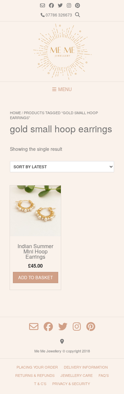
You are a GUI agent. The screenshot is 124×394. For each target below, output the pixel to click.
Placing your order (37, 367)
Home (15, 112)
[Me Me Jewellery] (62, 51)
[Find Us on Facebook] (51, 5)
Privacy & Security (71, 383)
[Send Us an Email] (42, 5)
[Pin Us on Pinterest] (77, 5)
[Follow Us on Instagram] (69, 5)
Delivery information (86, 367)
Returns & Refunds (35, 375)
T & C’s (40, 383)
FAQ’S (104, 375)
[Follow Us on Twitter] (60, 5)
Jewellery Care (77, 375)
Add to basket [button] (35, 277)
